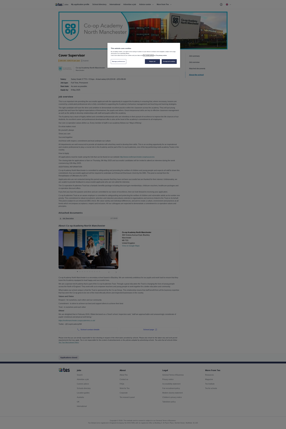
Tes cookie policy (148, 55)
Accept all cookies (169, 61)
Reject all (152, 61)
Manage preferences (118, 61)
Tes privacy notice (161, 55)
